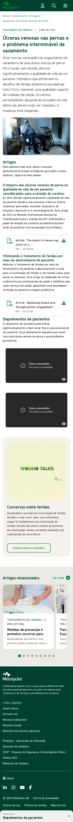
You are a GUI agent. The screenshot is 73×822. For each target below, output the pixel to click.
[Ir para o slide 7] (45, 655)
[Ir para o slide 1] (19, 655)
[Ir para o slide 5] (36, 655)
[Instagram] (5, 787)
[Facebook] (13, 787)
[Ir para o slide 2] (23, 655)
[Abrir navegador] (65, 5)
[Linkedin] (30, 787)
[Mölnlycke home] (11, 6)
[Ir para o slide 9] (53, 655)
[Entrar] (42, 6)
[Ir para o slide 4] (32, 655)
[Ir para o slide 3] (28, 655)
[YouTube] (22, 787)
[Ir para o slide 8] (49, 655)
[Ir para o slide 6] (40, 655)
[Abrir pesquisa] (54, 5)
